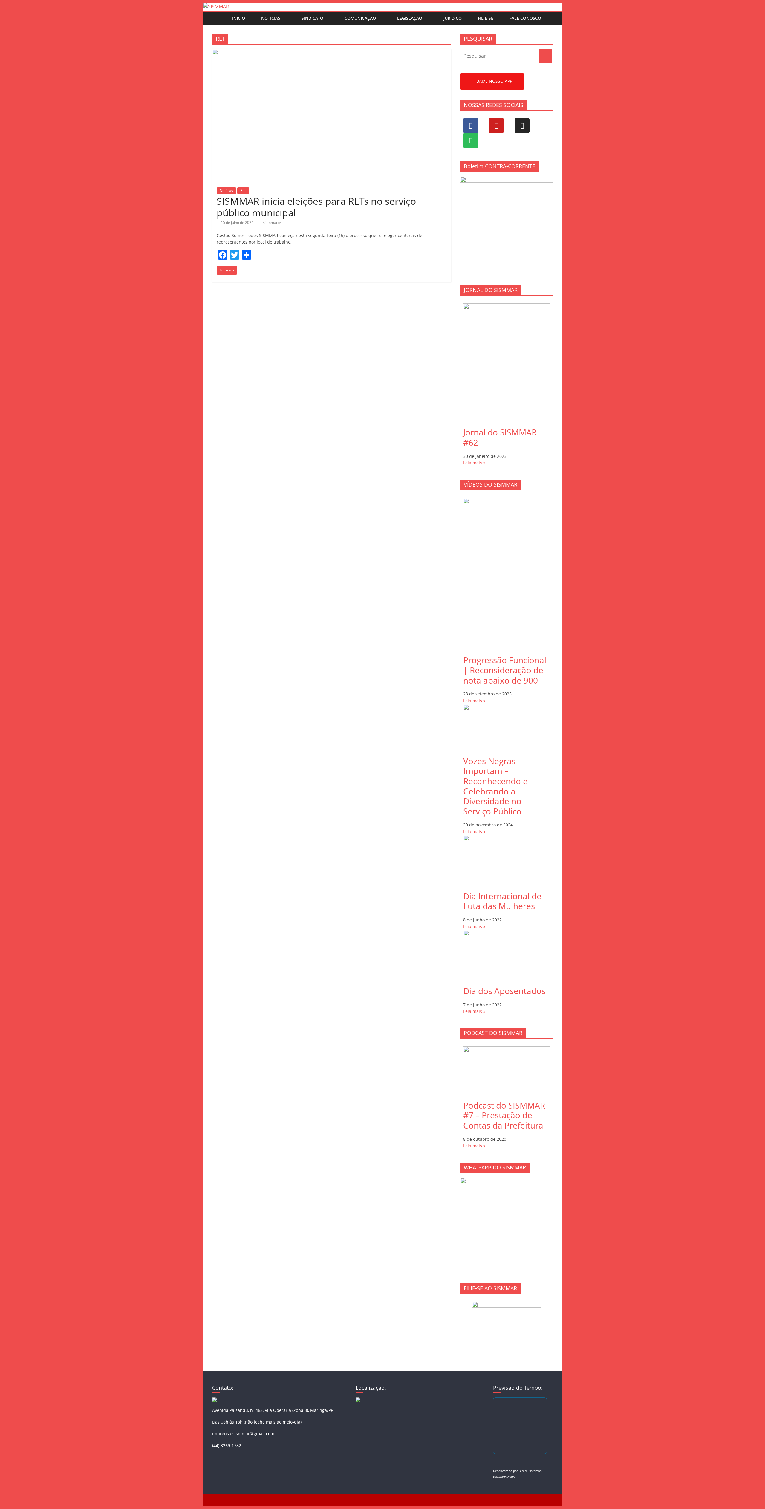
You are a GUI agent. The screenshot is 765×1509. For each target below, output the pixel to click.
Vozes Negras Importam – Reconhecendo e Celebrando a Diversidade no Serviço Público (495, 786)
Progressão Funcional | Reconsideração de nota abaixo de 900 (504, 670)
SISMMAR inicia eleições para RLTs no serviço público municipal (316, 207)
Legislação (409, 18)
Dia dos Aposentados (504, 990)
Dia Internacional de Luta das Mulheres (502, 901)
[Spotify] (470, 140)
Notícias (270, 18)
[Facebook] (470, 125)
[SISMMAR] (216, 6)
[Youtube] (496, 125)
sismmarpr (272, 222)
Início (238, 18)
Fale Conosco (525, 18)
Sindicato (312, 18)
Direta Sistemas (530, 1471)
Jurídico (452, 18)
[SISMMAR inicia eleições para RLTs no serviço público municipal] (331, 52)
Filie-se (485, 18)
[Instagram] (522, 125)
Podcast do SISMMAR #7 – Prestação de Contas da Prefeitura (504, 1115)
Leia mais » (474, 463)
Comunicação (360, 18)
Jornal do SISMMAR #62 (500, 437)
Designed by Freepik (504, 1477)
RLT (243, 190)
